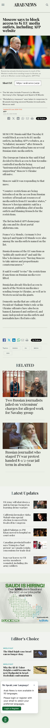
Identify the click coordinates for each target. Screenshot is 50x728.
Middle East (8, 648)
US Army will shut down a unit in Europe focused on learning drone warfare (16, 505)
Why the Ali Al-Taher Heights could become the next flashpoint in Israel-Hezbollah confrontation (17, 671)
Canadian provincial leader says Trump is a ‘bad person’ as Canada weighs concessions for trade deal (17, 546)
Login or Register (11, 708)
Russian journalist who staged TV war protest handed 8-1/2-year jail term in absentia (23, 458)
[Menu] (3, 4)
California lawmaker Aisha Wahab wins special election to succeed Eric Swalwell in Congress (17, 518)
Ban (8, 353)
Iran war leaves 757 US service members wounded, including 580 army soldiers (15, 561)
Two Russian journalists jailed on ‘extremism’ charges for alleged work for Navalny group (24, 406)
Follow (42, 118)
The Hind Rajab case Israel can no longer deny (17, 653)
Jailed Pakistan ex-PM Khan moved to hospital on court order (17, 532)
